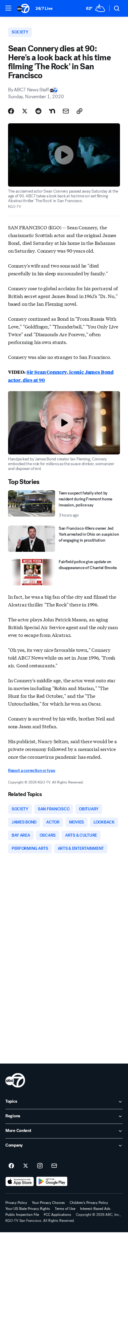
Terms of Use (65, 1208)
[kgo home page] (15, 1080)
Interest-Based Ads (95, 1208)
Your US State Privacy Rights (27, 1208)
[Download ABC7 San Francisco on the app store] (19, 1181)
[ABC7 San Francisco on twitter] (26, 1166)
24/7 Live (43, 8)
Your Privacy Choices (48, 1202)
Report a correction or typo (31, 770)
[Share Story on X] (25, 111)
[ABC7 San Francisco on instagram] (40, 1166)
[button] (8, 8)
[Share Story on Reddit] (38, 111)
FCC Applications (57, 1214)
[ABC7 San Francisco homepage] (23, 8)
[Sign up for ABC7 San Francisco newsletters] (54, 1166)
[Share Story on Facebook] (11, 111)
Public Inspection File (22, 1214)
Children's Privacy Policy (89, 1202)
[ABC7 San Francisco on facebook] (11, 1166)
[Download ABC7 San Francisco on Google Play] (52, 1181)
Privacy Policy (16, 1202)
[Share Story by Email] (66, 111)
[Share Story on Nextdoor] (52, 111)
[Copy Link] (79, 111)
